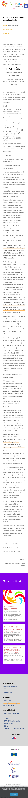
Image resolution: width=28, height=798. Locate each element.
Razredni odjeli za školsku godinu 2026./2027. (12, 608)
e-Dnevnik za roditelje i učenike (14, 728)
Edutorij (6, 726)
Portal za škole (8, 723)
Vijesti (19, 611)
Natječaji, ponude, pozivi (12, 25)
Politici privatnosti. (14, 790)
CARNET (7, 718)
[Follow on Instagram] (15, 738)
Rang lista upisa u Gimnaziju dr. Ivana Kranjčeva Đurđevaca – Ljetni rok (13, 629)
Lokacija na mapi (7, 692)
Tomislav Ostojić (9, 611)
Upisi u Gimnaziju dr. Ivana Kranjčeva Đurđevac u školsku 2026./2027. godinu (13, 650)
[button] (26, 6)
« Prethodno (5, 667)
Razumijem (14, 794)
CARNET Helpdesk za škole (12, 721)
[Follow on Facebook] (13, 738)
